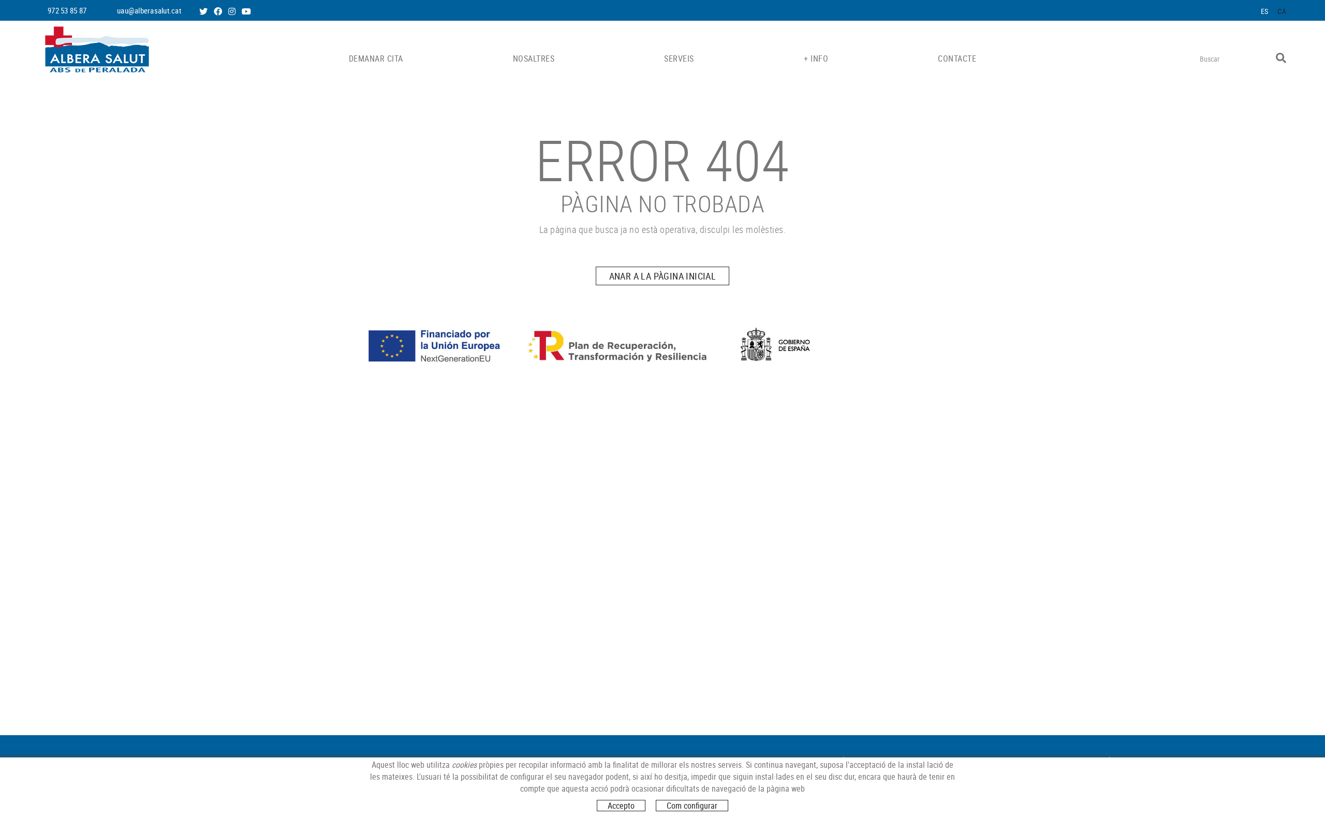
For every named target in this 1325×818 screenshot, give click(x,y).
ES (1265, 11)
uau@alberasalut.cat (149, 10)
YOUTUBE (247, 11)
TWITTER (204, 11)
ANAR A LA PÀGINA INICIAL (662, 276)
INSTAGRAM (233, 11)
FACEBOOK (219, 11)
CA (1281, 11)
